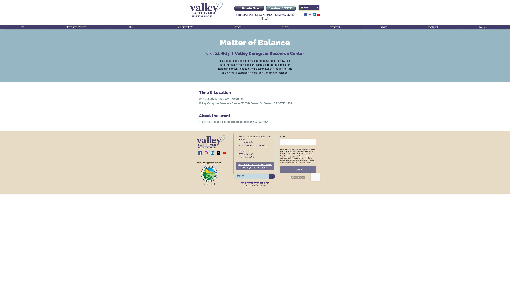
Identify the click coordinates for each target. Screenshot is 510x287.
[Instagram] (310, 14)
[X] (218, 153)
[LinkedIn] (314, 14)
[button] (76, 27)
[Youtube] (318, 14)
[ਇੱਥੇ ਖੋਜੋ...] (272, 176)
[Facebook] (305, 14)
